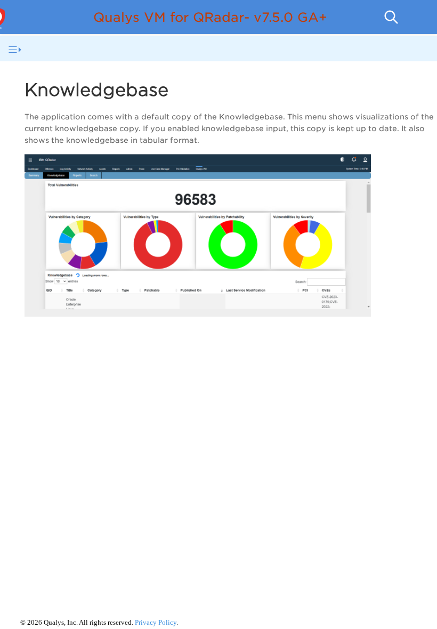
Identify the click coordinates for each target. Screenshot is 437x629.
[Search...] (391, 17)
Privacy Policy (155, 622)
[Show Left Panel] (15, 49)
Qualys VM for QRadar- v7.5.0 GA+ (210, 17)
